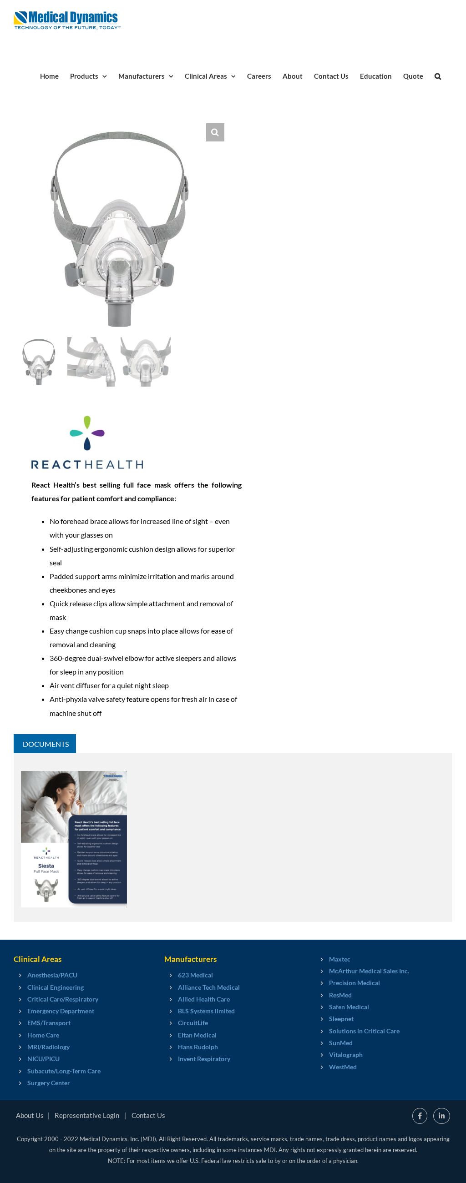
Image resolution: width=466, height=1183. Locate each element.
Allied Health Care (204, 999)
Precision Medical (354, 983)
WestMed (343, 1067)
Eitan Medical (197, 1035)
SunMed (341, 1043)
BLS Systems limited (206, 1011)
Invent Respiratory (204, 1058)
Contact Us (148, 1115)
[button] (438, 75)
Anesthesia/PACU (52, 975)
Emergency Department (60, 1011)
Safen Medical (349, 1007)
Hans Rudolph (198, 1047)
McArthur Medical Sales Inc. (369, 971)
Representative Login (87, 1115)
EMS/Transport (49, 1023)
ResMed (340, 995)
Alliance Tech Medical (209, 987)
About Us (30, 1115)
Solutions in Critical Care (364, 1031)
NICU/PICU (43, 1058)
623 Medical (195, 975)
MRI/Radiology (48, 1047)
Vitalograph (346, 1054)
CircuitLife (193, 1023)
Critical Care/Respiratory (62, 999)
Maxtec (339, 959)
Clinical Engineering (55, 987)
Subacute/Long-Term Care (64, 1071)
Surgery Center (48, 1083)
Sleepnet (341, 1018)
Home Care (43, 1035)
